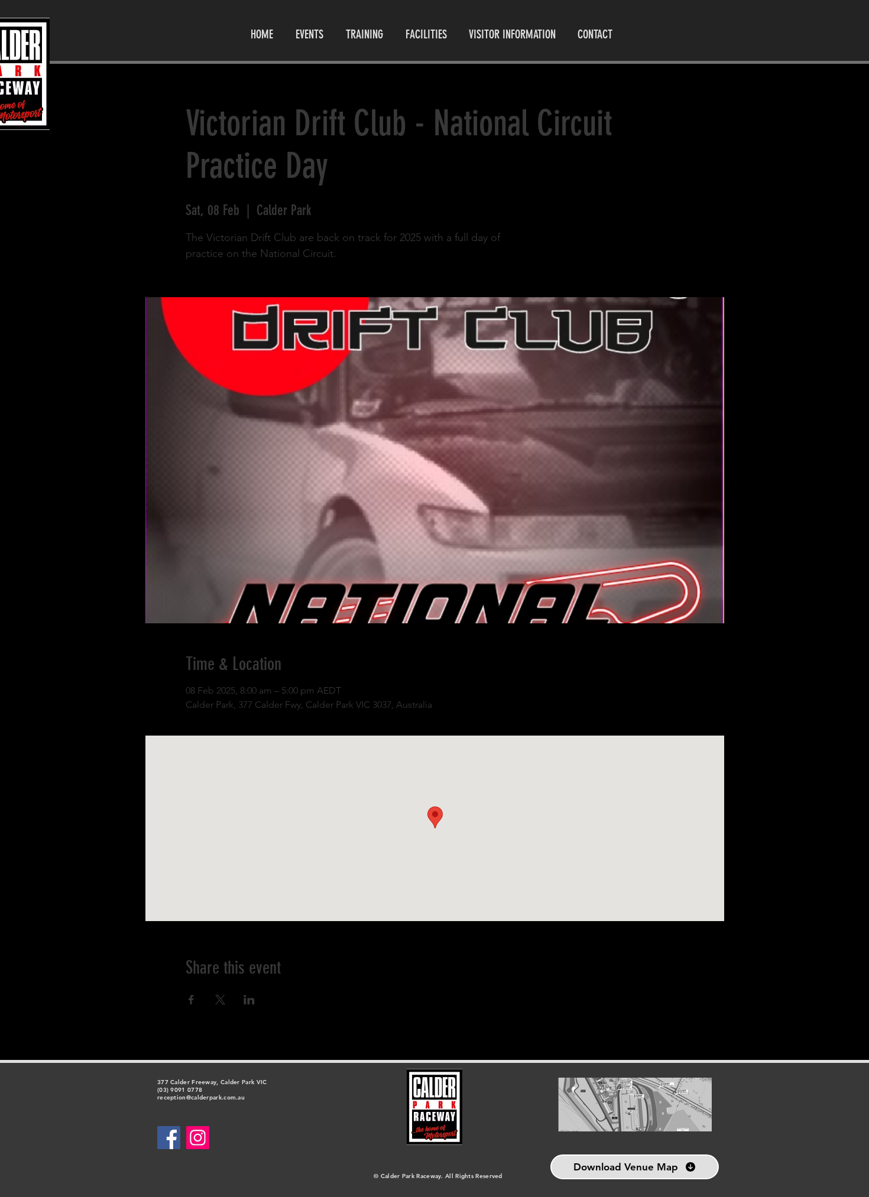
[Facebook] (168, 1137)
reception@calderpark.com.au (201, 1097)
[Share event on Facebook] (191, 999)
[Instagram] (197, 1137)
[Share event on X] (220, 999)
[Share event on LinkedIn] (249, 999)
